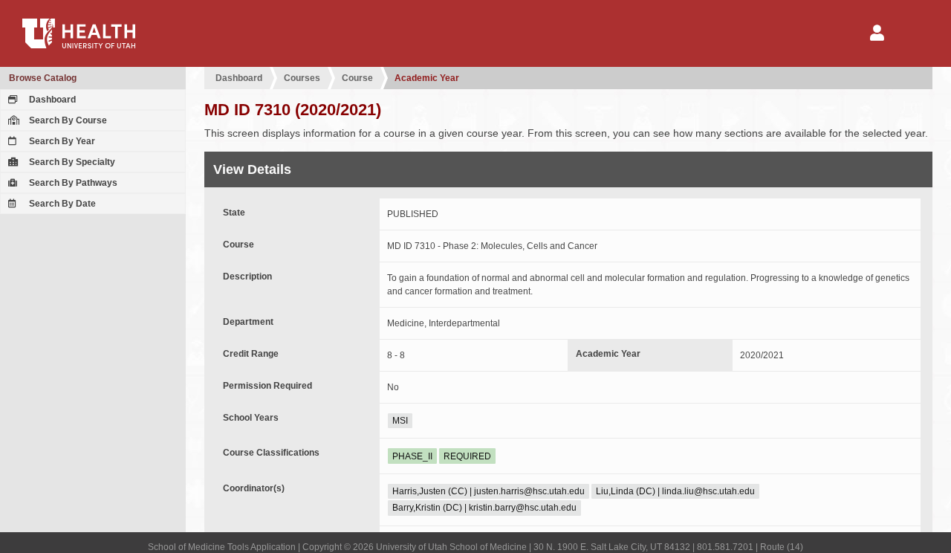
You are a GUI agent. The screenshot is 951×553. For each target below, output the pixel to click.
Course (357, 78)
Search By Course (67, 120)
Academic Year (427, 78)
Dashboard (51, 99)
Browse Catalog (43, 78)
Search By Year (61, 141)
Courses (302, 78)
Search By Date (61, 203)
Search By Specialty (71, 162)
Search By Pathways (72, 183)
